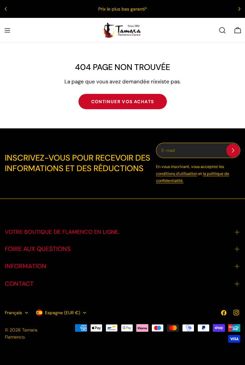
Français (13, 313)
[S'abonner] (233, 150)
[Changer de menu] (7, 30)
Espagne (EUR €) (62, 313)
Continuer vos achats (122, 101)
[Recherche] (222, 30)
